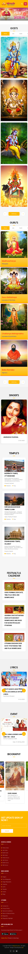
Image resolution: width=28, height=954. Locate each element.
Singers (4, 876)
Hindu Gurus (5, 857)
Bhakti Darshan (16, 945)
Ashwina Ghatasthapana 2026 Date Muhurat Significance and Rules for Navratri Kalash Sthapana (14, 620)
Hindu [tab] (5, 33)
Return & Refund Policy (8, 913)
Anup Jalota (10, 437)
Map (14, 485)
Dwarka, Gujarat (8, 551)
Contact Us (5, 906)
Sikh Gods (5, 855)
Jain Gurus (5, 860)
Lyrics (3, 886)
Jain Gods (5, 850)
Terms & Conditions (7, 911)
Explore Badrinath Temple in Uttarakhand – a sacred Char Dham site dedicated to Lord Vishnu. (13, 480)
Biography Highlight (7, 918)
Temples (4, 889)
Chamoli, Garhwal (9, 483)
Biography (5, 915)
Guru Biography (6, 879)
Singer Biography (6, 881)
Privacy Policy (6, 908)
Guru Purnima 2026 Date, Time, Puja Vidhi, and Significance (13, 594)
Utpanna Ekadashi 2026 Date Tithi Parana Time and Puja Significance (13, 645)
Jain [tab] (13, 33)
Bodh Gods (5, 852)
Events (4, 891)
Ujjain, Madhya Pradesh (10, 516)
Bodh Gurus (5, 862)
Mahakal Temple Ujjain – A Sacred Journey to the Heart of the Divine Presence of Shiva (13, 513)
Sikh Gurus (5, 865)
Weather (8, 485)
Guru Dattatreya (20, 790)
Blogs (3, 894)
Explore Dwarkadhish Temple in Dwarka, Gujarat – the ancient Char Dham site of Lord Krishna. (13, 548)
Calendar (4, 884)
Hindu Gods (5, 847)
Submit (7, 831)
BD (23, 947)
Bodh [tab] (20, 33)
